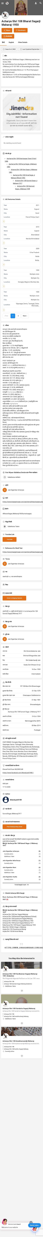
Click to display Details (14, 598)
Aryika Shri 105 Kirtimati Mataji (13, 931)
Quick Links (34, 1225)
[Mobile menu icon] (2, 3)
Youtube (9, 539)
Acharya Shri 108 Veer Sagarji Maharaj (15, 914)
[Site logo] (7, 3)
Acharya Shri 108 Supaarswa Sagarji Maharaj (17, 918)
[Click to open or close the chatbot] (35, 1228)
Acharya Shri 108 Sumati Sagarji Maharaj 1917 (18, 923)
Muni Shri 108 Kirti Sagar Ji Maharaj (14, 927)
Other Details (22, 42)
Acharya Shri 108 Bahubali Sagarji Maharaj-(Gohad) (19, 916)
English (11, 42)
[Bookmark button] (22, 990)
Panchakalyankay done (14, 826)
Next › (25, 316)
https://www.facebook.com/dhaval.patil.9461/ (18, 773)
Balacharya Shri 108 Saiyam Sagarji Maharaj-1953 (19, 925)
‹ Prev (6, 316)
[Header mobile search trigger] (40, 3)
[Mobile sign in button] (35, 3)
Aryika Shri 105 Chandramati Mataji (14, 929)
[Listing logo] (5, 15)
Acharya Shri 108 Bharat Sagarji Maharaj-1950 (18, 921)
